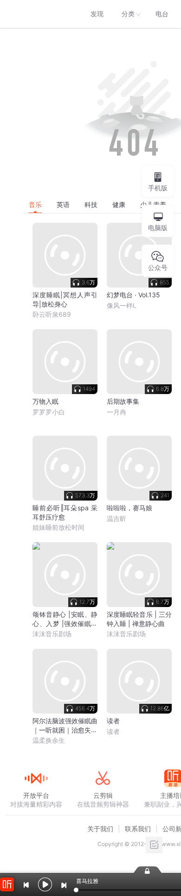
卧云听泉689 (51, 314)
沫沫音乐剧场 (51, 634)
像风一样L (121, 305)
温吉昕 (116, 518)
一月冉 (116, 412)
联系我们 (138, 829)
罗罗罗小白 (48, 412)
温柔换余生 (48, 740)
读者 (113, 731)
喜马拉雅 (35, 14)
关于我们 (100, 829)
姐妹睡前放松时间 (58, 527)
